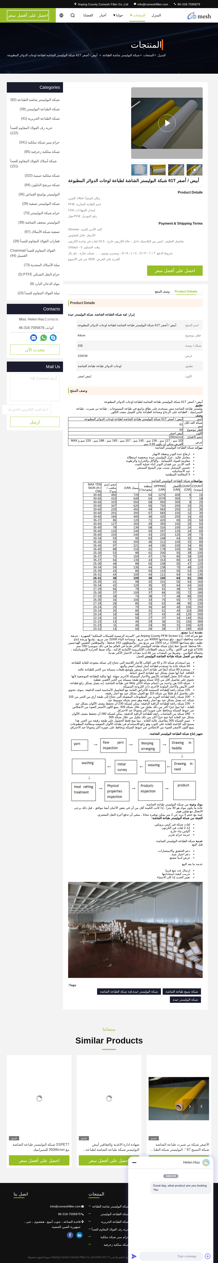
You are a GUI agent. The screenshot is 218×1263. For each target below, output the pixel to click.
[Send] (134, 1256)
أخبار (102, 15)
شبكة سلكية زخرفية (116, 1244)
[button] (201, 1106)
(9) (45, 284)
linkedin (79, 1235)
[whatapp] (43, 337)
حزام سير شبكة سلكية (114, 1237)
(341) (39, 142)
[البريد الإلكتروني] (33, 337)
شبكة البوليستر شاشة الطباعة (121, 55)
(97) (42, 232)
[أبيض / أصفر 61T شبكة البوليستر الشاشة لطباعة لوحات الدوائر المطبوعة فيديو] (167, 123)
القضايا (88, 15)
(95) (42, 152)
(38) (39, 222)
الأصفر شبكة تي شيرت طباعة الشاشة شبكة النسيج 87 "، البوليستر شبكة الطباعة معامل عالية (179, 1147)
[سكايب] (53, 337)
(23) (39, 293)
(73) (42, 265)
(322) (42, 175)
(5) (39, 274)
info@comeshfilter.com (153, 4)
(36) (39, 194)
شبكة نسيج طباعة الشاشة (182, 991)
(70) (42, 213)
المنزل (156, 15)
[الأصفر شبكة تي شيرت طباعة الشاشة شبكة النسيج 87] (179, 1098)
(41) (40, 118)
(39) (40, 109)
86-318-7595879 (188, 4)
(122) (31, 130)
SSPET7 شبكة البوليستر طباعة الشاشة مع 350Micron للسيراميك (41, 1147)
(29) (41, 203)
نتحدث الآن (35, 349)
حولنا (119, 15)
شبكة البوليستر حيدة (185, 999)
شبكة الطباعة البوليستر (115, 1214)
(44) (32, 253)
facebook (70, 1235)
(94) (42, 185)
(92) (35, 100)
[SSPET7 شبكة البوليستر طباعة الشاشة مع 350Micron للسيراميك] (39, 1098)
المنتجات (139, 15)
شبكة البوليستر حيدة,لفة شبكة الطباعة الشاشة (129, 991)
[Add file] (208, 1256)
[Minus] (134, 1162)
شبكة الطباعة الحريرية (115, 1221)
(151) (33, 163)
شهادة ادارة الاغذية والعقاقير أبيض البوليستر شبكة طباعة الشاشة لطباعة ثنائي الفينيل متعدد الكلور (112, 1147)
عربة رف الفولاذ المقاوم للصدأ (110, 1229)
